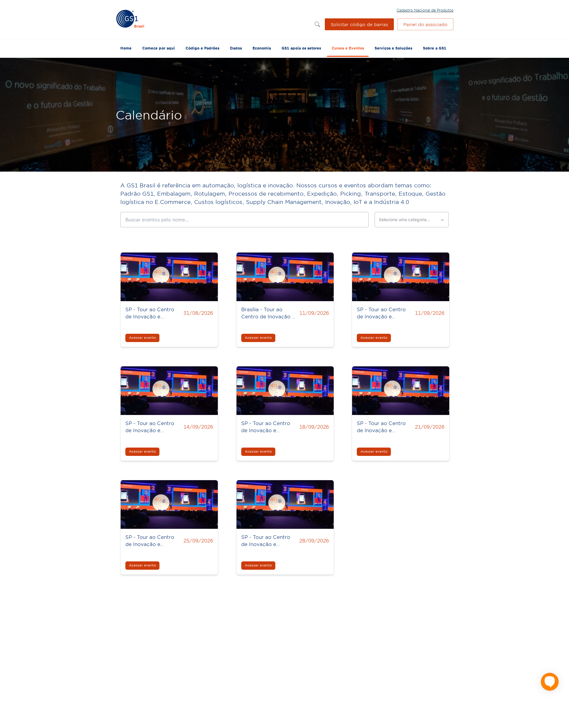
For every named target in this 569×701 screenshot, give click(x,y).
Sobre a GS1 (434, 48)
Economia (261, 48)
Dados (236, 48)
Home (126, 48)
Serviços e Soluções (393, 48)
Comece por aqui (158, 48)
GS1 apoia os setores (301, 48)
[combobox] (412, 219)
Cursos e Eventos (348, 48)
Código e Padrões (202, 48)
